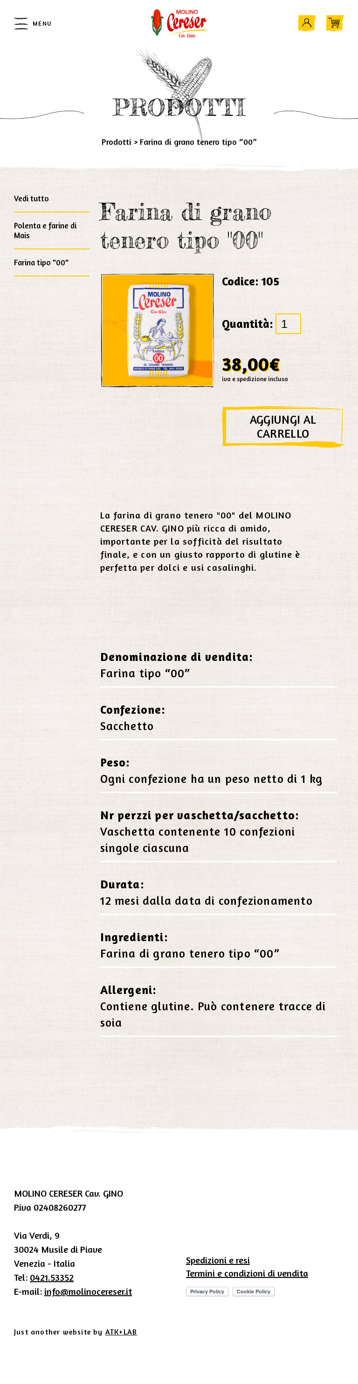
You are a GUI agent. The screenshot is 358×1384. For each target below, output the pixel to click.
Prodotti (116, 141)
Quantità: (247, 324)
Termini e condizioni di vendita (247, 1273)
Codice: (242, 281)
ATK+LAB (121, 1331)
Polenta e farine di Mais (45, 230)
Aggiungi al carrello (283, 426)
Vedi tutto (31, 198)
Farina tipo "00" (41, 262)
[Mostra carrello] (334, 23)
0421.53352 (52, 1277)
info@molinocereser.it (88, 1291)
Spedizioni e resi (218, 1260)
